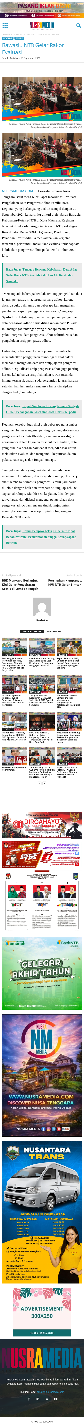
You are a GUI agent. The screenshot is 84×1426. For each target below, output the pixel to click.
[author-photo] (42, 607)
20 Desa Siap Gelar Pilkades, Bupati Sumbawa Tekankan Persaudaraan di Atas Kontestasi (13, 700)
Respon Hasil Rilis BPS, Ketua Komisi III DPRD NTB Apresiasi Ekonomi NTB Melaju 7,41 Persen (14, 736)
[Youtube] (55, 1399)
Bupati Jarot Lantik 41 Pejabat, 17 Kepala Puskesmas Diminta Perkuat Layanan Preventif (68, 772)
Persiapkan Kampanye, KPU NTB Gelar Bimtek (65, 582)
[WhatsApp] (33, 68)
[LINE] (60, 68)
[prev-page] (40, 783)
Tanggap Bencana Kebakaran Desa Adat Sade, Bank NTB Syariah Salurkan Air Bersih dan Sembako (41, 700)
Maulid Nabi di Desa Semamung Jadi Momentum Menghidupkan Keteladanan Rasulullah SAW (68, 701)
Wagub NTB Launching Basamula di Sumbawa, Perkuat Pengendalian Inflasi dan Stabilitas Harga (68, 737)
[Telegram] (51, 68)
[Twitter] (15, 68)
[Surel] (69, 68)
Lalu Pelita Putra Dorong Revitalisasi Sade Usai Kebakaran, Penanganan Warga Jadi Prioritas (42, 662)
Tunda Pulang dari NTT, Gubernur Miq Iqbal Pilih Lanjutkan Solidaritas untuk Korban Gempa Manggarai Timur (42, 772)
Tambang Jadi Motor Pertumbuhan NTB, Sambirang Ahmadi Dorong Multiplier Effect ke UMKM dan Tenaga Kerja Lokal (14, 664)
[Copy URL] (78, 68)
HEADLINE (18, 34)
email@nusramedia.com (50, 1391)
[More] (76, 563)
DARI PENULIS (54, 631)
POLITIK (19, 38)
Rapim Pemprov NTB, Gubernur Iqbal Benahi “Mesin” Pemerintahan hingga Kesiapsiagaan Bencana (68, 663)
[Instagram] (37, 1399)
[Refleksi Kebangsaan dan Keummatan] (14, 756)
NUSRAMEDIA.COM (17, 191)
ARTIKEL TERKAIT (32, 631)
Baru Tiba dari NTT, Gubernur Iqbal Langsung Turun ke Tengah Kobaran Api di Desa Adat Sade (41, 737)
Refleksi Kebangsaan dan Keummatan (14, 768)
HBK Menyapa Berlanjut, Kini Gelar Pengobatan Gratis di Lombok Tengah (20, 584)
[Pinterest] (24, 68)
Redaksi (14, 57)
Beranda (6, 34)
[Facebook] (6, 68)
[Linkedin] (42, 68)
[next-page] (44, 783)
